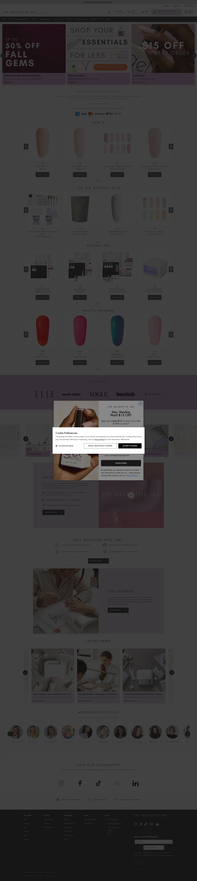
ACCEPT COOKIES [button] (130, 446)
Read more (125, 439)
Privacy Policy (99, 439)
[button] (64, 446)
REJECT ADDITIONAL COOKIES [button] (100, 446)
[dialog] (99, 440)
